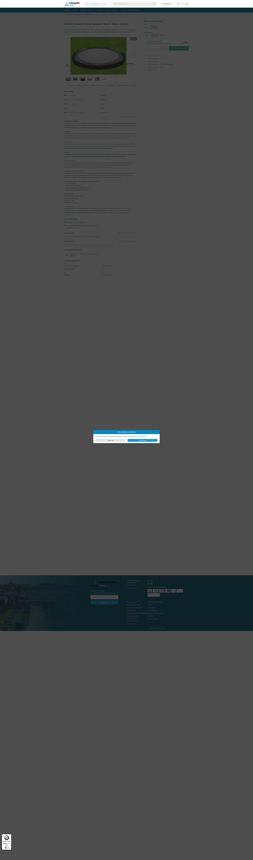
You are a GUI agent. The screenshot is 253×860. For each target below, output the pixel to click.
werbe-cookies (141, 436)
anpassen (110, 440)
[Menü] (10, 835)
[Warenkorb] (187, 4)
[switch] (7, 847)
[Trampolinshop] (71, 3)
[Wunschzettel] (183, 4)
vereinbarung (142, 440)
